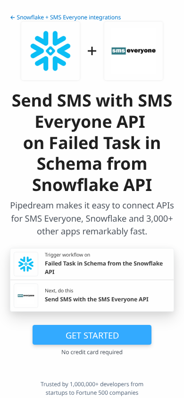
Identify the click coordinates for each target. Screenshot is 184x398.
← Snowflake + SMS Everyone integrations (65, 17)
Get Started (92, 335)
